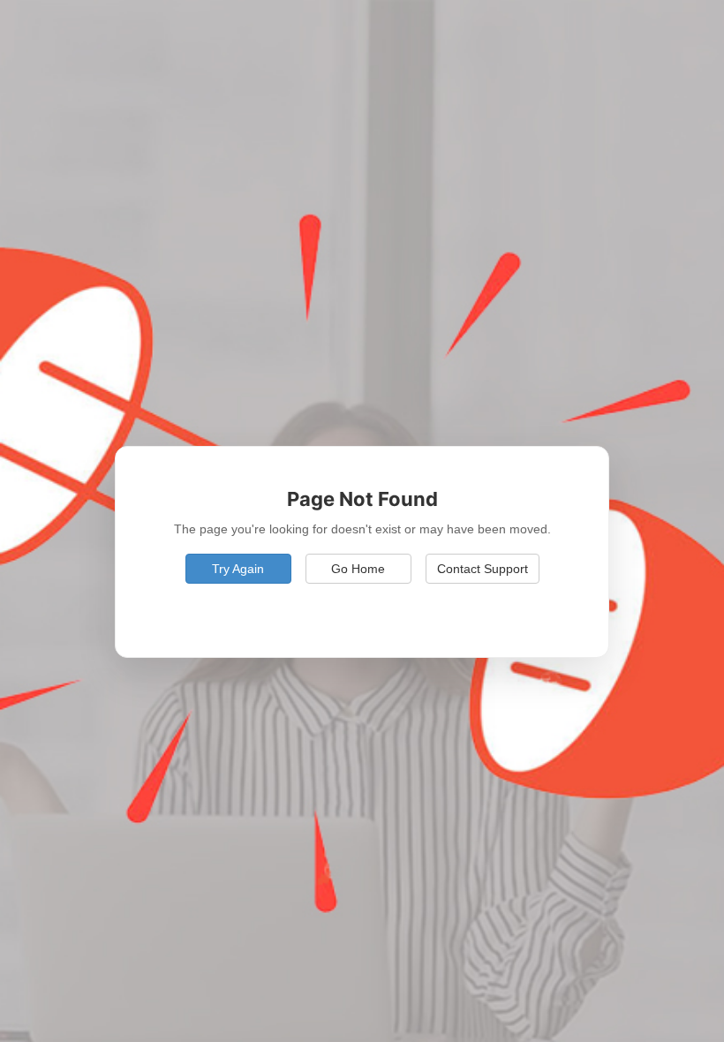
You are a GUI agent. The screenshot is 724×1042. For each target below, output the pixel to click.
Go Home (358, 569)
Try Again (238, 569)
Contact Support (482, 569)
